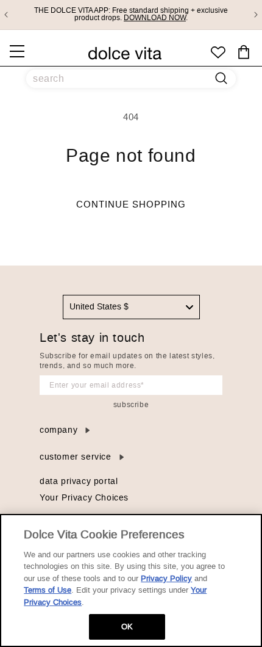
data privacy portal (79, 481)
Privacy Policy (166, 578)
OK (127, 626)
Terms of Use (47, 590)
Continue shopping (131, 204)
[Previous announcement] (6, 15)
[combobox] (131, 307)
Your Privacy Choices (84, 498)
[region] (131, 580)
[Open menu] (17, 51)
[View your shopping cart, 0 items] (243, 52)
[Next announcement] (256, 15)
